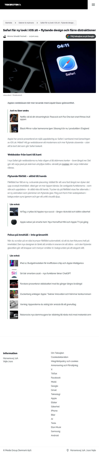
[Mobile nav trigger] (93, 4)
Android (55, 435)
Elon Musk (56, 427)
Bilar (53, 415)
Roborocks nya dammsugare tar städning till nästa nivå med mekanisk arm (55, 314)
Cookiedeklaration (59, 357)
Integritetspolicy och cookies (64, 361)
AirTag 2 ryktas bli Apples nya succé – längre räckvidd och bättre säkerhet (55, 212)
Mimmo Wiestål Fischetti (16, 36)
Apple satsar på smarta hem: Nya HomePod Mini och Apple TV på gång (54, 222)
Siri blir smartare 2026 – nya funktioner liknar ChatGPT (45, 273)
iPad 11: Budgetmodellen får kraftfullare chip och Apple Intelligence (52, 263)
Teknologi (55, 394)
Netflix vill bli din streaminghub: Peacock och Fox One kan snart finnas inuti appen (55, 118)
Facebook (55, 378)
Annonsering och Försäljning (64, 365)
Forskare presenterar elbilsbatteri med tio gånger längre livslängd (51, 284)
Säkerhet (55, 406)
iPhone (54, 411)
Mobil (53, 382)
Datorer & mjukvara (26, 23)
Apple (54, 398)
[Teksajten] (45, 4)
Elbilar (54, 402)
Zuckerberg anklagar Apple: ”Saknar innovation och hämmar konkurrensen (55, 294)
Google (54, 386)
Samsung (55, 431)
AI (52, 419)
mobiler (65, 164)
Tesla (53, 423)
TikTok (54, 373)
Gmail (53, 390)
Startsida (8, 23)
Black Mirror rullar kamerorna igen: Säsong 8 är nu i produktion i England (54, 128)
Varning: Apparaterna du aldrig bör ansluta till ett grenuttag (48, 304)
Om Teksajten (57, 353)
